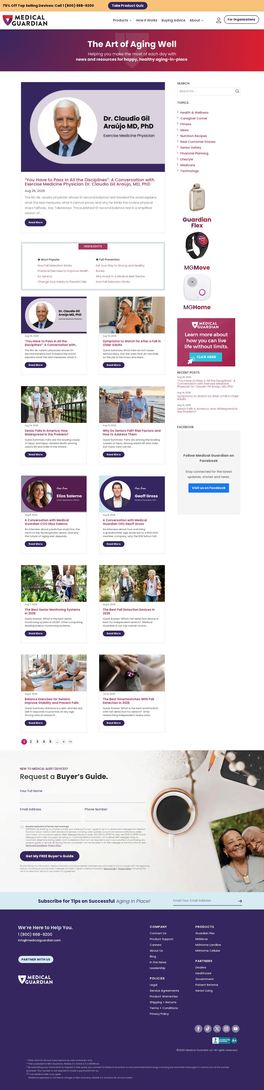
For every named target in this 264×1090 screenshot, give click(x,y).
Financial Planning (194, 153)
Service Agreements (164, 991)
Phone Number (96, 809)
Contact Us (158, 933)
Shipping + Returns (163, 1002)
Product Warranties (164, 996)
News (184, 130)
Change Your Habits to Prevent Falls (62, 282)
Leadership (157, 968)
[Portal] (219, 20)
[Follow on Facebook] (198, 1029)
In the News (158, 962)
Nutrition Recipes (193, 136)
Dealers (200, 967)
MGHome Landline (208, 945)
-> (70, 742)
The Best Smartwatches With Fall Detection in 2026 (128, 701)
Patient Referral (206, 985)
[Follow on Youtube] (235, 1029)
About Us (156, 951)
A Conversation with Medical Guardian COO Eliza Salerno (47, 522)
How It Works (146, 20)
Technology (189, 171)
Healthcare (203, 973)
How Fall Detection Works (55, 265)
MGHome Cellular (207, 951)
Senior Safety (190, 147)
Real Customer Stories (197, 142)
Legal (153, 985)
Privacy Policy (54, 845)
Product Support (162, 939)
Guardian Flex (205, 933)
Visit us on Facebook (209, 488)
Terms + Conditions (164, 1008)
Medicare (187, 165)
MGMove (201, 939)
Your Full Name (31, 791)
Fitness (185, 124)
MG (197, 267)
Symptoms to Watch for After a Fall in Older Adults (132, 343)
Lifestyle (186, 159)
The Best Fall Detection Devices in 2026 (129, 611)
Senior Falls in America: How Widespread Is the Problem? (47, 432)
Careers (155, 945)
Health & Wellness (194, 112)
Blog (153, 956)
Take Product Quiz (128, 5)
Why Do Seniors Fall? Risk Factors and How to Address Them (132, 432)
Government (204, 979)
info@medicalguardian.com (39, 940)
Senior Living (204, 991)
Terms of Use (110, 868)
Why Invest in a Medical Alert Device (120, 276)
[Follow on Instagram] (226, 1029)
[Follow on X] (217, 1029)
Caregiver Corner (193, 118)
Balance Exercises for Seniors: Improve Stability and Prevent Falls (52, 701)
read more (36, 222)
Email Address (30, 809)
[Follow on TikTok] (208, 1029)
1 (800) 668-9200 (35, 934)
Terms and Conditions (36, 845)
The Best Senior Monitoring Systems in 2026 (52, 611)
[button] (49, 856)
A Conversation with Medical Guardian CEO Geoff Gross (125, 522)
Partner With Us (35, 959)
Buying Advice (173, 20)
